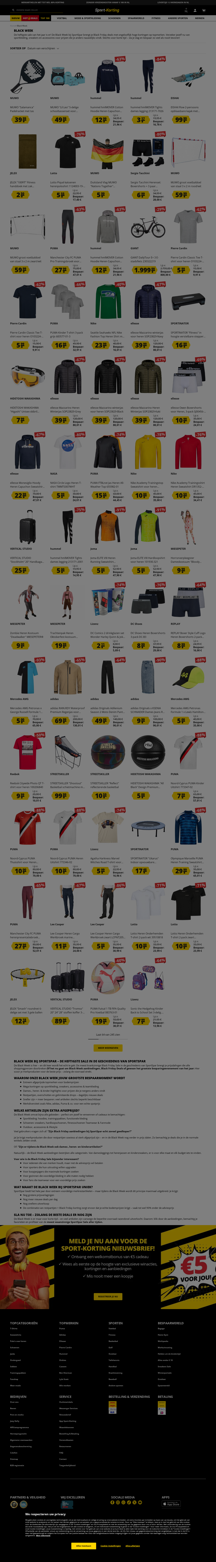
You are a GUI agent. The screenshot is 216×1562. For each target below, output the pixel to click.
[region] (108, 1535)
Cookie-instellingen (111, 1545)
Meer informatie (43, 1535)
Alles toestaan (83, 1545)
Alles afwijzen (133, 1545)
